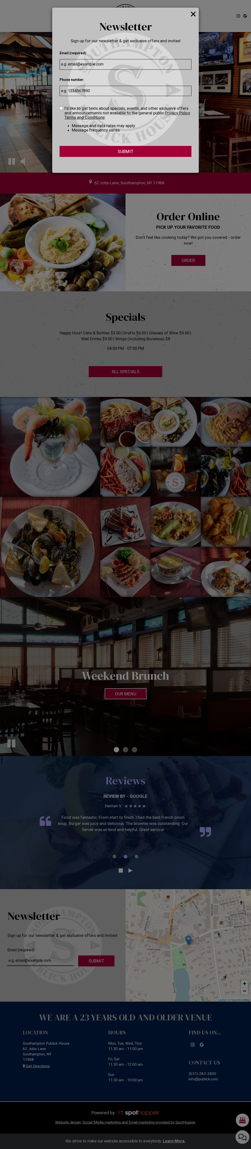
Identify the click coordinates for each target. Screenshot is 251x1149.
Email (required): (73, 53)
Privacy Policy (177, 112)
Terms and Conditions (84, 117)
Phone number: (72, 80)
